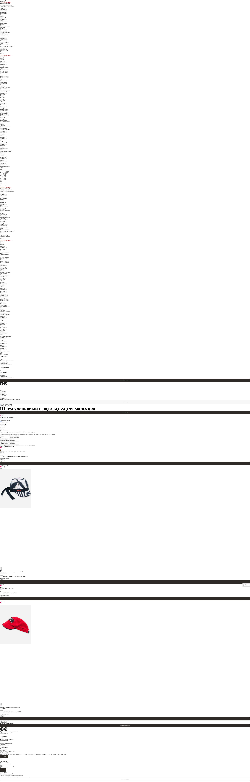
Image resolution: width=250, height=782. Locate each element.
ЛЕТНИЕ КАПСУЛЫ (5, 3)
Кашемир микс (3, 12)
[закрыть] (249, 584)
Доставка (33, 445)
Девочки (2, 58)
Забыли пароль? (3, 772)
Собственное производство (6, 364)
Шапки (1, 75)
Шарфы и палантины (4, 44)
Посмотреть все (3, 9)
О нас (1, 167)
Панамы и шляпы (4, 71)
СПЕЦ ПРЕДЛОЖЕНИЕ (5, 2)
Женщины (2, 1)
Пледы (1, 149)
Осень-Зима (3, 91)
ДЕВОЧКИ (2, 61)
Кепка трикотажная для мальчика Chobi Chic (10, 707)
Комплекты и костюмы (5, 121)
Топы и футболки (4, 35)
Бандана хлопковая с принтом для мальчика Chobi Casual (12, 451)
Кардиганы (2, 27)
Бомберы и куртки (4, 22)
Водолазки (2, 24)
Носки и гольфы (3, 29)
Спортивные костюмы (5, 32)
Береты (1, 68)
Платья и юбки (3, 31)
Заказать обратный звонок (125, 380)
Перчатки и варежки (4, 42)
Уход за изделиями (4, 50)
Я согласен (4, 756)
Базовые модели (3, 88)
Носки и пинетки (4, 148)
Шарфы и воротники (4, 77)
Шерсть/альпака (3, 13)
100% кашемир (3, 10)
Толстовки (2, 33)
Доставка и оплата (4, 362)
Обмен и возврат (3, 363)
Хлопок (1, 16)
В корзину (125, 463)
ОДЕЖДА (2, 18)
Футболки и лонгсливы (5, 87)
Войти (3, 770)
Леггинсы (2, 28)
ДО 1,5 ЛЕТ (3, 143)
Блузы (1, 20)
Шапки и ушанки (4, 113)
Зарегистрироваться (125, 779)
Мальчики (2, 59)
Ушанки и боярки (4, 73)
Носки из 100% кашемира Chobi (7, 588)
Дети (1, 53)
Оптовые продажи (4, 370)
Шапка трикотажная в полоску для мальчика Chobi (11, 571)
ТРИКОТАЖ (3, 8)
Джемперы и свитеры (5, 25)
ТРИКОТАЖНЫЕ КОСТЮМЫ (7, 6)
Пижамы (2, 84)
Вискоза (2, 14)
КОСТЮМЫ (3, 157)
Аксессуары (3, 64)
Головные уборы (3, 39)
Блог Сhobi (2, 366)
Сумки (1, 43)
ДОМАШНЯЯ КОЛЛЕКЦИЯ (6, 46)
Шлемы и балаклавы (4, 76)
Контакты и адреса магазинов (6, 360)
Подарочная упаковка (5, 51)
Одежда (2, 79)
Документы (2, 375)
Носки (1, 123)
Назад (126, 402)
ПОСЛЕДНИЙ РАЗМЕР (5, 151)
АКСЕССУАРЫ (3, 36)
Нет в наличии (125, 412)
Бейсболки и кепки (4, 67)
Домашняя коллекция (5, 166)
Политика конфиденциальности (7, 751)
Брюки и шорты (3, 23)
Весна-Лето (2, 97)
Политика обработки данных (246, 585)
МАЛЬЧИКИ (3, 103)
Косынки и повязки (4, 69)
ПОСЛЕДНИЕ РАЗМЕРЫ (6, 5)
